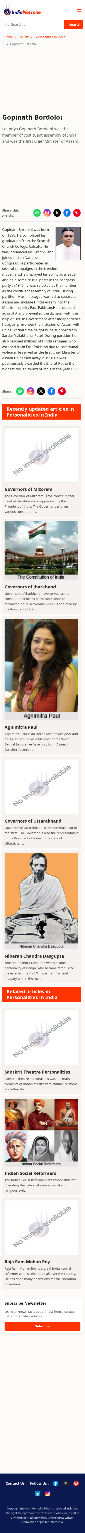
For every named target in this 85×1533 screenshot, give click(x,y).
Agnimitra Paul (21, 727)
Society (24, 37)
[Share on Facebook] (67, 213)
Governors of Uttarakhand (33, 821)
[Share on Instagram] (47, 213)
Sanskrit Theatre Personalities (37, 1072)
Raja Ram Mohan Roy (27, 1262)
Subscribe (42, 1326)
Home (8, 37)
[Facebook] (55, 1483)
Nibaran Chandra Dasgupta (34, 956)
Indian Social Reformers (30, 1173)
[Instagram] (47, 1493)
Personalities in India (49, 37)
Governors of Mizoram (29, 489)
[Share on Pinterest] (77, 213)
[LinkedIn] (37, 1493)
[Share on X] (57, 213)
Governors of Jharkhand (30, 587)
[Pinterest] (76, 1483)
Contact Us (15, 1483)
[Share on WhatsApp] (37, 213)
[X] (65, 1483)
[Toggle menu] (79, 10)
